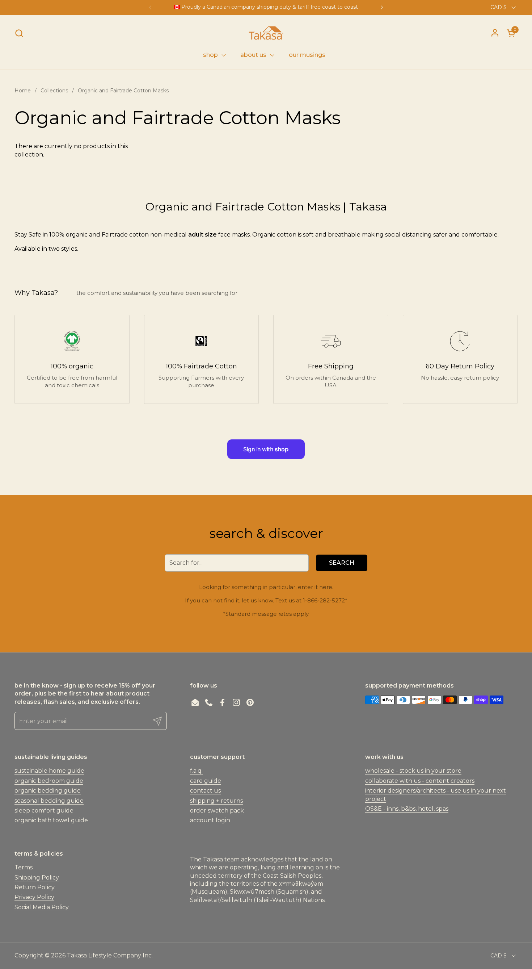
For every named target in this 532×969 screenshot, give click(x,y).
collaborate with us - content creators (419, 780)
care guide (205, 780)
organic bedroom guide (48, 780)
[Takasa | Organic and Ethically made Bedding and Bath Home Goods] (266, 33)
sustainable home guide (49, 770)
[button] (19, 33)
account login (210, 820)
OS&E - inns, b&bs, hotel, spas (406, 808)
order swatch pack (217, 810)
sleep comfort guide (43, 810)
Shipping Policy (36, 877)
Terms (23, 867)
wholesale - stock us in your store (413, 770)
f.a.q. (196, 770)
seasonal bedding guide (49, 800)
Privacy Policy (34, 897)
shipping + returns (216, 800)
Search (341, 562)
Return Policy (34, 887)
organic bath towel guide (51, 820)
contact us (205, 790)
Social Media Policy (41, 907)
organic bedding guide (47, 790)
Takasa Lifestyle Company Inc (109, 955)
